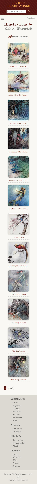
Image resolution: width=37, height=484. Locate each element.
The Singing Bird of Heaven (19, 265)
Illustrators (17, 428)
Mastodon (17, 457)
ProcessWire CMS (22, 480)
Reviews (16, 466)
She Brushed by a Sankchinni (20, 151)
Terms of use (18, 440)
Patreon (16, 454)
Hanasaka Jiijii (18, 237)
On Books (17, 431)
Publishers (17, 411)
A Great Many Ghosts (18, 123)
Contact (16, 463)
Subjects (16, 414)
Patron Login (31, 18)
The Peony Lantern (18, 379)
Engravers (17, 405)
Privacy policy (19, 443)
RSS (14, 460)
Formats (16, 408)
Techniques (17, 417)
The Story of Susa (18, 322)
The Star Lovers (18, 351)
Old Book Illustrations (20, 474)
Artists (15, 402)
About (15, 446)
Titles (15, 420)
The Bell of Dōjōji (18, 294)
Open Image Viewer (20, 36)
